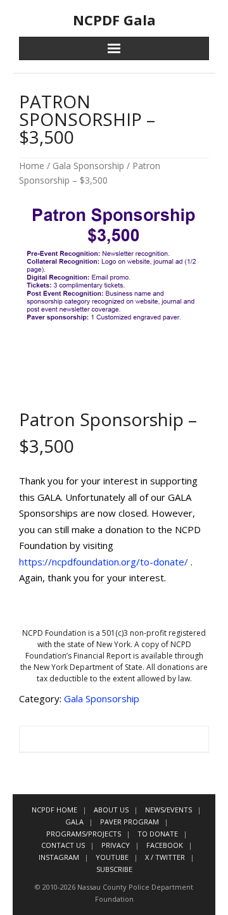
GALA (74, 821)
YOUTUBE (112, 857)
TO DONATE (157, 833)
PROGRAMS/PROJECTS (83, 833)
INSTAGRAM (59, 857)
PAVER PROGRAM (129, 821)
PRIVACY (115, 845)
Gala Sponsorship (88, 166)
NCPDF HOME (54, 809)
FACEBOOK (164, 845)
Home (31, 166)
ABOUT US (111, 809)
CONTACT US (63, 845)
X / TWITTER (165, 857)
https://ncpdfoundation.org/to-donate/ (103, 561)
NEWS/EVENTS (168, 809)
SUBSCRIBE (114, 869)
